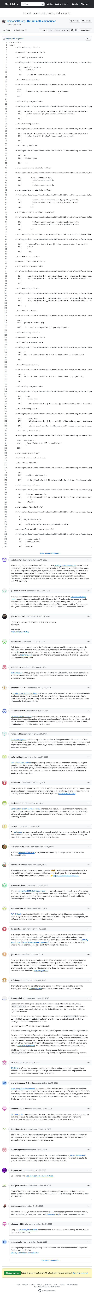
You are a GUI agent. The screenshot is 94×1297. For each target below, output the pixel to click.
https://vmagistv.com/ (26, 1045)
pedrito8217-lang (18, 616)
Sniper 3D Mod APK (77, 1155)
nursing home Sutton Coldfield (24, 693)
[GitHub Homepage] (39, 1290)
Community (48, 1284)
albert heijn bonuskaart (28, 1230)
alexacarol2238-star (20, 1109)
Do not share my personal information (47, 1287)
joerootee (15, 954)
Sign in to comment (80, 1273)
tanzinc (14, 1062)
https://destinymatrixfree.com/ (36, 942)
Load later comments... (50, 1260)
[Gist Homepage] (12, 4)
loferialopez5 (17, 980)
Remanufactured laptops (21, 763)
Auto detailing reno (18, 739)
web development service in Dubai (39, 1176)
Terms (18, 1284)
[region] (47, 294)
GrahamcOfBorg (16, 21)
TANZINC (14, 1068)
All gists (50, 4)
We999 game (16, 673)
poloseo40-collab (18, 591)
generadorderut (18, 908)
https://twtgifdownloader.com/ (23, 1089)
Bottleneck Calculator (66, 793)
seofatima (15, 1206)
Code (8, 30)
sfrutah (14, 826)
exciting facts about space (65, 565)
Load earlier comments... (50, 553)
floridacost (16, 803)
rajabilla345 (16, 641)
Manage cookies (72, 1284)
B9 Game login (17, 1114)
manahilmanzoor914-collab (23, 1083)
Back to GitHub (61, 4)
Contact (62, 1284)
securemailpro (17, 1242)
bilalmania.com (26, 655)
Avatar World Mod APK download (32, 891)
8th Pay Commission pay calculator (25, 1253)
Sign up (84, 4)
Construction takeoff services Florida (25, 809)
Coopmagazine (53, 1214)
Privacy (25, 1284)
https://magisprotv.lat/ (20, 632)
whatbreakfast (17, 734)
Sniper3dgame (17, 1150)
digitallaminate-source (21, 847)
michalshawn (17, 667)
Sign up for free (12, 1273)
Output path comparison (41, 21)
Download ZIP (85, 30)
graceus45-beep (18, 885)
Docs (55, 1284)
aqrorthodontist (18, 711)
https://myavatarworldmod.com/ (66, 875)
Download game (35, 988)
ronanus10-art (17, 865)
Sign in (74, 4)
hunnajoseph (17, 1170)
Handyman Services (26, 852)
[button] (72, 30)
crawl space (17, 832)
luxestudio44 (17, 783)
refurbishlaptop (18, 757)
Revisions (21, 30)
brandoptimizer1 (18, 998)
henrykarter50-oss (19, 1129)
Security (32, 1284)
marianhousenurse (19, 688)
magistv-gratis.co (41, 970)
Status (39, 1284)
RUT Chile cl (16, 914)
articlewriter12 (17, 560)
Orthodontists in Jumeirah (21, 716)
